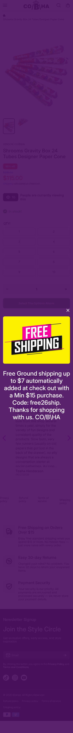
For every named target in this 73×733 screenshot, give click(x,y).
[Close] (68, 311)
